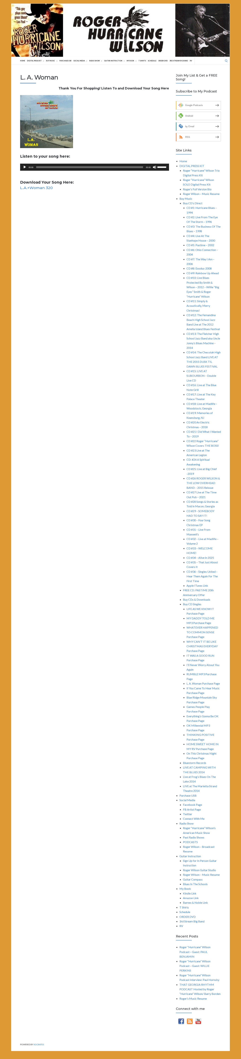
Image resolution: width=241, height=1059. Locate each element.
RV (191, 61)
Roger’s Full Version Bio (197, 189)
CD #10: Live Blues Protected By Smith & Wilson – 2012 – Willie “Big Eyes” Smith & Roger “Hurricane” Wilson (202, 287)
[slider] (162, 167)
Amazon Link (191, 898)
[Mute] (154, 167)
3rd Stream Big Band (179, 61)
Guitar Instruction (113, 61)
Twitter (187, 814)
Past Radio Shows (193, 837)
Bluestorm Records (194, 762)
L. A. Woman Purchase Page (203, 683)
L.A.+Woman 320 (36, 188)
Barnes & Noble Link (195, 902)
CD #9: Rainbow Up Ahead (202, 273)
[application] (94, 167)
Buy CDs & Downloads (196, 599)
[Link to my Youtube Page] (198, 1021)
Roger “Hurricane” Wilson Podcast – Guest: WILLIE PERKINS (194, 966)
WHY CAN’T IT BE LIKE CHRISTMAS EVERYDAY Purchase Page (202, 646)
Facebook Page (192, 804)
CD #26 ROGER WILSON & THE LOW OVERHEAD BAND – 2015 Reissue (203, 483)
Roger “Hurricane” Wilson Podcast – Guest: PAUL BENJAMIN (194, 951)
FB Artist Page (192, 809)
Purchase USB (65, 61)
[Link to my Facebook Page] (181, 1021)
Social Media (79, 61)
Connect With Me (193, 818)
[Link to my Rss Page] (190, 1021)
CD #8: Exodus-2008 (199, 268)
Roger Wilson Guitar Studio (199, 870)
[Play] (24, 167)
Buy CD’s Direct (192, 203)
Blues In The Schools (195, 884)
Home (22, 61)
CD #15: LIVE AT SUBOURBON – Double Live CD (201, 375)
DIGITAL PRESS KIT (34, 61)
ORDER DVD (163, 61)
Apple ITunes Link (197, 585)
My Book (130, 61)
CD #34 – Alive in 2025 (200, 557)
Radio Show (94, 61)
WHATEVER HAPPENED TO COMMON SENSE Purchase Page (202, 632)
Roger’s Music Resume (193, 998)
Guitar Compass (193, 879)
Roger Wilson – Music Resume (201, 193)
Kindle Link (189, 893)
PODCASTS (190, 842)
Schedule (152, 61)
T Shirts (142, 61)
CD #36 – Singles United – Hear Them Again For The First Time (202, 576)
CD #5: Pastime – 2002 (200, 245)
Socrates (39, 1044)
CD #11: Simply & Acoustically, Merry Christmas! (198, 305)
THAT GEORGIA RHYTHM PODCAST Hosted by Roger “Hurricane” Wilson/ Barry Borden (200, 989)
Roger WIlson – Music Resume (201, 874)
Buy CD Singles (192, 604)
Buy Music (50, 61)
